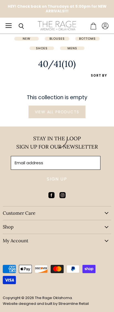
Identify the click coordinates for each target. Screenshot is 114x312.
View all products (57, 112)
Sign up (57, 179)
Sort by (99, 75)
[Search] (17, 26)
